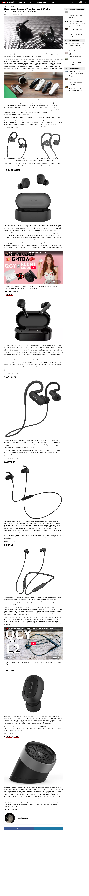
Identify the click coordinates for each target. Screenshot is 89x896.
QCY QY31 (11, 377)
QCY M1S (10, 462)
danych (11, 163)
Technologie (41, 2)
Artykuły (13, 6)
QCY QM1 (10, 670)
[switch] (80, 2)
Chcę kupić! (15, 291)
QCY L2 (9, 545)
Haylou (16, 112)
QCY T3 (9, 294)
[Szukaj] (73, 2)
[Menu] (77, 2)
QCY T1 (24, 225)
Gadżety (22, 2)
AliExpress (15, 127)
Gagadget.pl (6, 6)
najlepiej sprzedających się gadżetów (14, 227)
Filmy (53, 2)
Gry (31, 2)
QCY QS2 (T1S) (13, 170)
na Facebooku (29, 126)
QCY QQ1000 (12, 736)
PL (85, 2)
